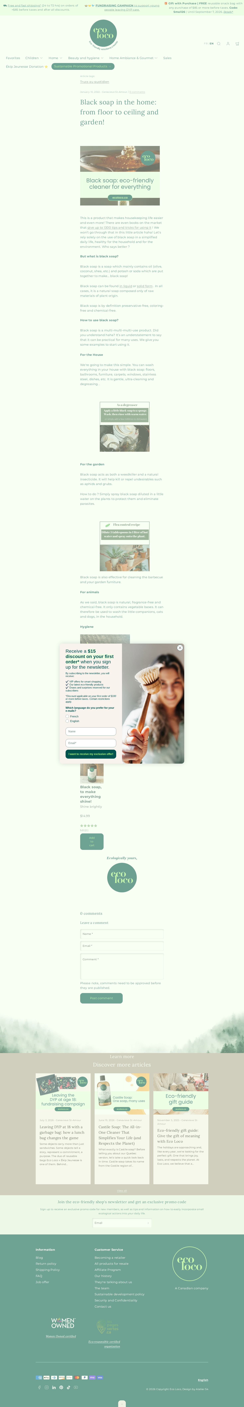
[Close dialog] (180, 648)
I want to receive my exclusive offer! (91, 754)
